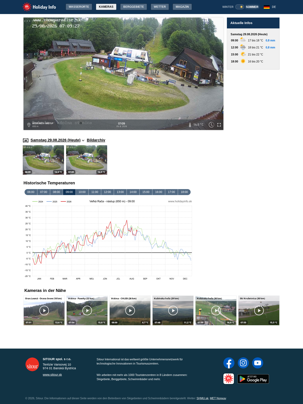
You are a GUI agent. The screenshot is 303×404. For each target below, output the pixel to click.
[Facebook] (228, 363)
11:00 (94, 192)
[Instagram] (243, 363)
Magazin (182, 6)
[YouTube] (257, 363)
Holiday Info (36, 4)
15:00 (145, 192)
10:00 (82, 192)
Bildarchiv (96, 140)
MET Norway (218, 398)
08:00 (56, 192)
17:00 (171, 192)
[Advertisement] (253, 100)
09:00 (69, 192)
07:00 (43, 192)
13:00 (120, 192)
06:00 (30, 192)
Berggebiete (133, 6)
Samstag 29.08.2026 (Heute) (55, 140)
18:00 (184, 192)
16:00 (158, 192)
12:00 (107, 192)
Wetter (160, 6)
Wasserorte (79, 6)
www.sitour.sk (52, 374)
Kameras (106, 6)
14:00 (133, 192)
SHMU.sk (202, 398)
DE (274, 6)
